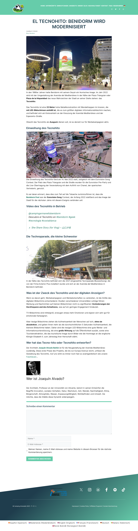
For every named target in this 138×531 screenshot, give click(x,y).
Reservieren (118, 6)
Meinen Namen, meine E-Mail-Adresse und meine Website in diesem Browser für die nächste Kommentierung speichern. (69, 450)
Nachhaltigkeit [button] (94, 6)
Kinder (80, 6)
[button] (124, 5)
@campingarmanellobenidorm (45, 213)
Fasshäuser (31, 357)
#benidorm (62, 217)
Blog (85, 6)
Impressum (75, 506)
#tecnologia (35, 220)
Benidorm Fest (32, 197)
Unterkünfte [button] (51, 6)
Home (43, 6)
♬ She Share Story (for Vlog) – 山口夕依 (50, 227)
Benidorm (32, 33)
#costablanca (49, 220)
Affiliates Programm (96, 506)
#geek (72, 217)
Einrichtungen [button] (62, 6)
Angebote (73, 6)
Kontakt (104, 6)
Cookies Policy (84, 506)
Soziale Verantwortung (110, 506)
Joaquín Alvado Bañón (49, 348)
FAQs (111, 6)
